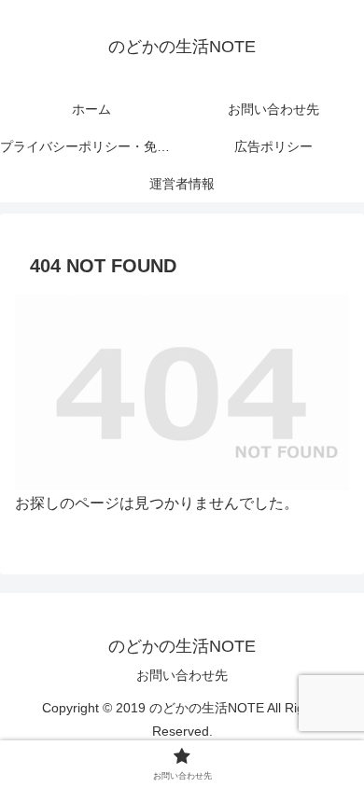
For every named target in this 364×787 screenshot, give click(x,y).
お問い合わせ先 (182, 675)
